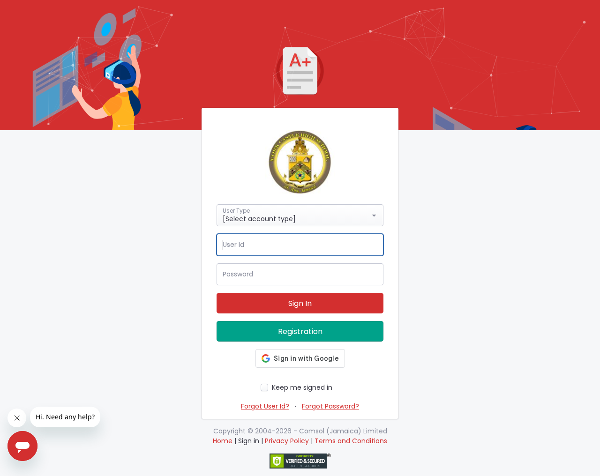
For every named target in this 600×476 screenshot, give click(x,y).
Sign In (300, 303)
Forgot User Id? (265, 406)
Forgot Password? (330, 406)
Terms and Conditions (351, 441)
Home (222, 441)
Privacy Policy (288, 441)
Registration (300, 331)
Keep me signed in (302, 387)
